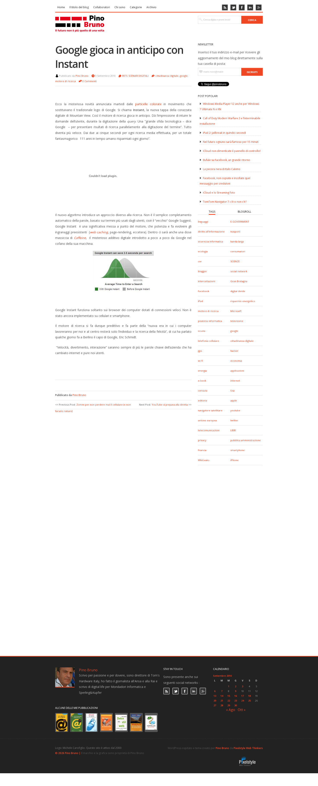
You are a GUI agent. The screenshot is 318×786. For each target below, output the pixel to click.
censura (202, 390)
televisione (236, 321)
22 (228, 700)
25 (249, 700)
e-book (202, 380)
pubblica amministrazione (245, 440)
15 (228, 695)
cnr (200, 261)
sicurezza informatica (210, 241)
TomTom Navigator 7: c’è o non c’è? (224, 202)
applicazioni (237, 370)
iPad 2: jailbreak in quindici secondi (224, 133)
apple (233, 400)
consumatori (237, 251)
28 (221, 705)
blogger (202, 271)
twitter (234, 420)
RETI (124, 75)
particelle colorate (149, 104)
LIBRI (233, 430)
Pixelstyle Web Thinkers (248, 748)
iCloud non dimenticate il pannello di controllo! (231, 151)
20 (215, 700)
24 (242, 700)
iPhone (234, 460)
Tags (212, 211)
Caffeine (80, 238)
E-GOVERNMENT (239, 221)
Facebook (203, 291)
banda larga (237, 241)
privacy (202, 440)
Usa (232, 390)
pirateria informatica (210, 321)
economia (236, 360)
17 (242, 695)
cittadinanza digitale (242, 340)
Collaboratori (101, 7)
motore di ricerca (208, 311)
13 (215, 695)
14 (221, 695)
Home (61, 7)
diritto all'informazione (211, 231)
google (234, 331)
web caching (99, 232)
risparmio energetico (242, 301)
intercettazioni (206, 281)
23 (235, 700)
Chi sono (119, 7)
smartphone (237, 450)
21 (221, 700)
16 (235, 695)
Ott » (242, 709)
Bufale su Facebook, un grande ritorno (226, 160)
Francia (202, 450)
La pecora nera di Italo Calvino (221, 169)
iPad (200, 301)
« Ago (230, 709)
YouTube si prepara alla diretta (170, 404)
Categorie (136, 7)
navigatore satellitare (210, 410)
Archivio (151, 7)
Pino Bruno (81, 75)
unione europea (207, 420)
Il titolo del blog (79, 7)
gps (200, 350)
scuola (201, 331)
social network (238, 271)
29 (228, 705)
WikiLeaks (203, 460)
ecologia (203, 251)
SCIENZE (235, 261)
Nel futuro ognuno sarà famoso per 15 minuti (231, 142)
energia (202, 370)
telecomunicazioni (209, 430)
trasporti (235, 231)
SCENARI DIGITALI (138, 75)
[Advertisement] (120, 366)
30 (235, 705)
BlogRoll (244, 211)
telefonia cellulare (208, 340)
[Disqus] (123, 468)
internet (235, 380)
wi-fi (200, 360)
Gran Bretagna (238, 281)
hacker (234, 350)
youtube (235, 410)
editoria (202, 400)
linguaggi (203, 221)
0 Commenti (89, 81)
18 (249, 695)
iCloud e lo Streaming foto (219, 192)
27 (215, 705)
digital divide (237, 291)
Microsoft (235, 311)
